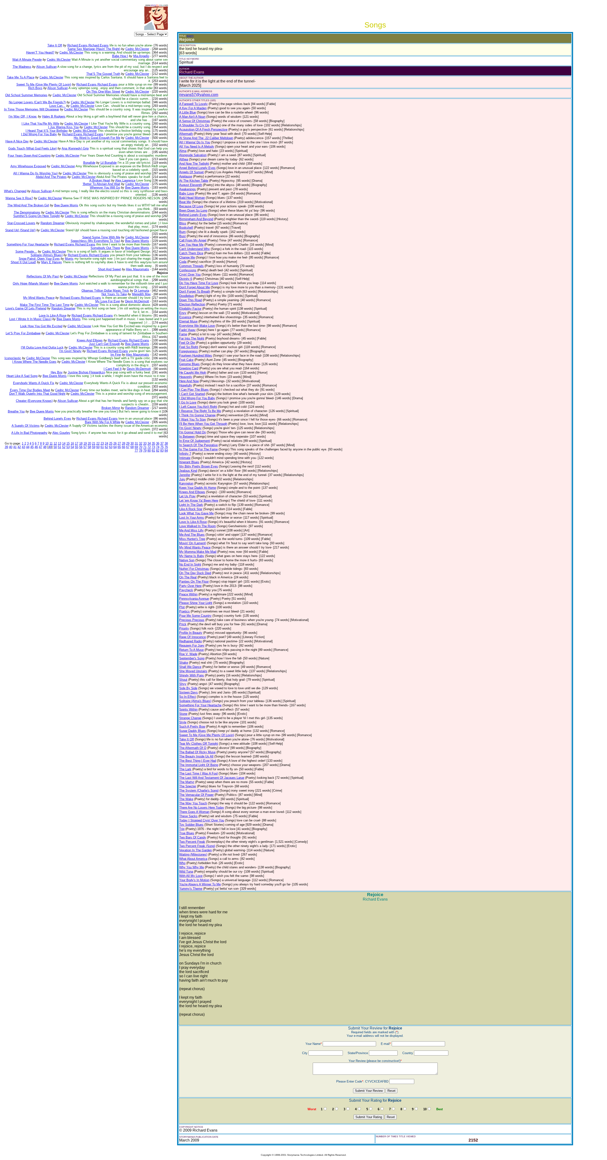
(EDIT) (190, 36)
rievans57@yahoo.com (198, 95)
